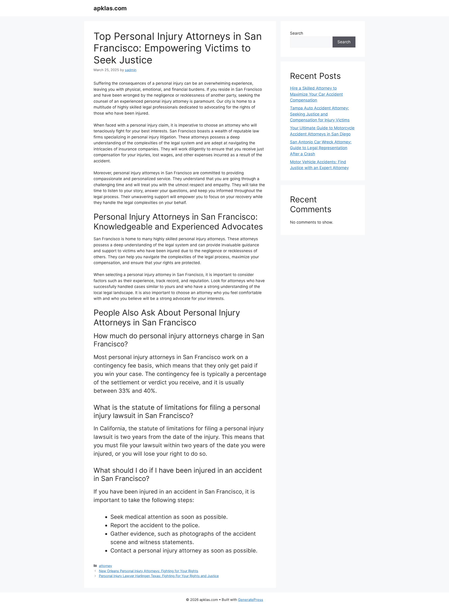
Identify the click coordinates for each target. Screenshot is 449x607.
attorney (105, 566)
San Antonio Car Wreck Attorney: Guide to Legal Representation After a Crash (320, 148)
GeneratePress (250, 599)
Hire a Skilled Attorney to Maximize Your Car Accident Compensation (316, 94)
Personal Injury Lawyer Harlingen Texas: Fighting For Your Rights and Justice (159, 576)
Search (296, 33)
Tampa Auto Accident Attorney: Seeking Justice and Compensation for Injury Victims (320, 114)
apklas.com (110, 8)
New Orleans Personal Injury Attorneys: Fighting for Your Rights (148, 571)
